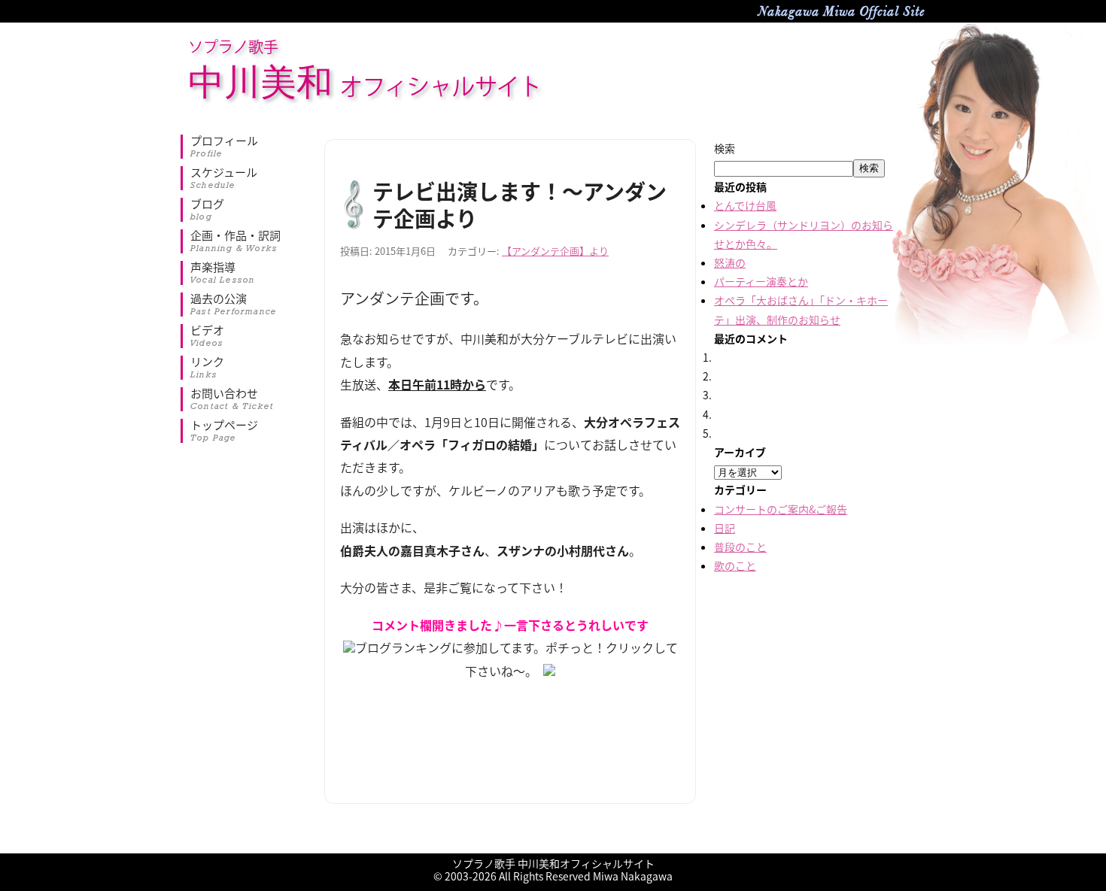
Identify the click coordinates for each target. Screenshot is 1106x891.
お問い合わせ (232, 399)
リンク (207, 368)
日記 (724, 527)
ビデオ (207, 336)
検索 (724, 148)
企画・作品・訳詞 (235, 241)
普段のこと (740, 546)
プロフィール (224, 147)
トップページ (224, 431)
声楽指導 (222, 273)
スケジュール (223, 178)
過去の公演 (233, 304)
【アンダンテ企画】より (555, 251)
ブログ (207, 210)
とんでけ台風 (745, 205)
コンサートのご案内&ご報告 (780, 509)
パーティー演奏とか (761, 281)
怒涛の (730, 262)
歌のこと (735, 565)
